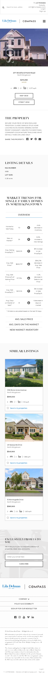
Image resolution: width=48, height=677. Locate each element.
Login (43, 9)
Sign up (42, 11)
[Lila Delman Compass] (21, 21)
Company (23, 599)
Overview (24, 215)
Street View (24, 102)
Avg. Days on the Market (24, 324)
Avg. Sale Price (24, 319)
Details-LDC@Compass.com (37, 6)
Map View (24, 96)
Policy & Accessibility (24, 604)
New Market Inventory (24, 330)
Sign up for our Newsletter (24, 609)
